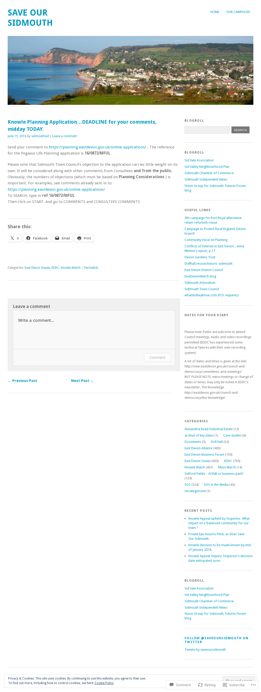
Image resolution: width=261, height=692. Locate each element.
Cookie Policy (104, 683)
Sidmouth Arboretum (200, 283)
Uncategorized (195, 491)
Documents (193, 442)
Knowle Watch (71, 268)
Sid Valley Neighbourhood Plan (207, 167)
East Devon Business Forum (204, 454)
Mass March (227, 467)
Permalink (91, 268)
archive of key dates (199, 435)
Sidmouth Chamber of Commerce (209, 173)
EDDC (55, 268)
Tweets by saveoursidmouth (205, 649)
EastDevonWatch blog (200, 276)
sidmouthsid (40, 136)
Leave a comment (64, 136)
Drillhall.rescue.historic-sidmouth (208, 263)
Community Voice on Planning (206, 240)
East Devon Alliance (199, 448)
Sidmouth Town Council (202, 289)
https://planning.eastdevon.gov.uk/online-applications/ (97, 147)
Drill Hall (217, 442)
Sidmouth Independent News (206, 179)
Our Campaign (238, 12)
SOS (188, 484)
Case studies (232, 435)
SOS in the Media (216, 484)
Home (214, 12)
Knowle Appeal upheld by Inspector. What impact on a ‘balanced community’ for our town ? (219, 523)
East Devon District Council (204, 270)
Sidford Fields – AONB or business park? (214, 474)
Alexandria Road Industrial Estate (209, 429)
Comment (157, 357)
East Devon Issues (37, 268)
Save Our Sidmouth (30, 18)
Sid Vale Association (199, 160)
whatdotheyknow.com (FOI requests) (212, 295)
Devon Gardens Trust (200, 257)
